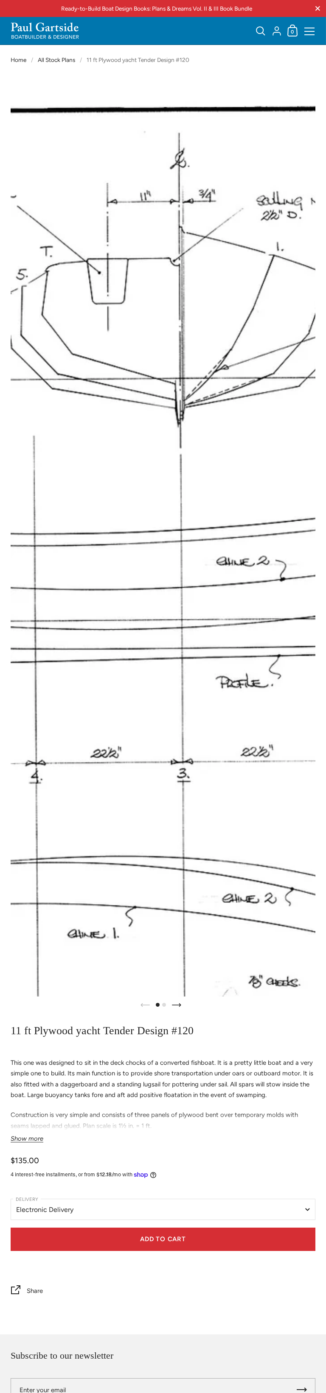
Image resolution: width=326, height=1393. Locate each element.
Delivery (27, 1199)
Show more (27, 1138)
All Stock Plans (56, 59)
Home (18, 59)
